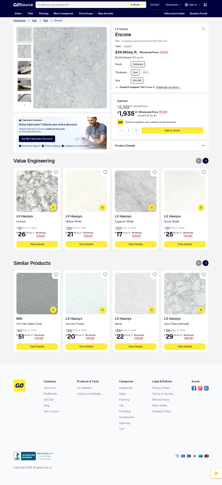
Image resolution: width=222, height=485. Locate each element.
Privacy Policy (161, 387)
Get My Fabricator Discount (36, 138)
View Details (37, 244)
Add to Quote (172, 130)
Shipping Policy (161, 411)
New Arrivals (105, 13)
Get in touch (51, 411)
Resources (172, 4)
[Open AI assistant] (216, 473)
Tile (121, 405)
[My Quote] (205, 4)
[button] (203, 29)
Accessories (126, 417)
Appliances (126, 387)
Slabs (122, 393)
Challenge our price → (168, 87)
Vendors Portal (198, 13)
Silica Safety (159, 405)
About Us (50, 387)
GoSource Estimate (89, 393)
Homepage (19, 20)
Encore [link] (58, 20)
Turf (121, 428)
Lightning (124, 423)
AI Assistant (84, 387)
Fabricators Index (174, 13)
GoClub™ (155, 4)
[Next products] (206, 161)
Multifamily (50, 393)
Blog (46, 405)
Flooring (43, 13)
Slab (34, 20)
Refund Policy (160, 399)
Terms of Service (162, 393)
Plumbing (125, 411)
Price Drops (86, 13)
